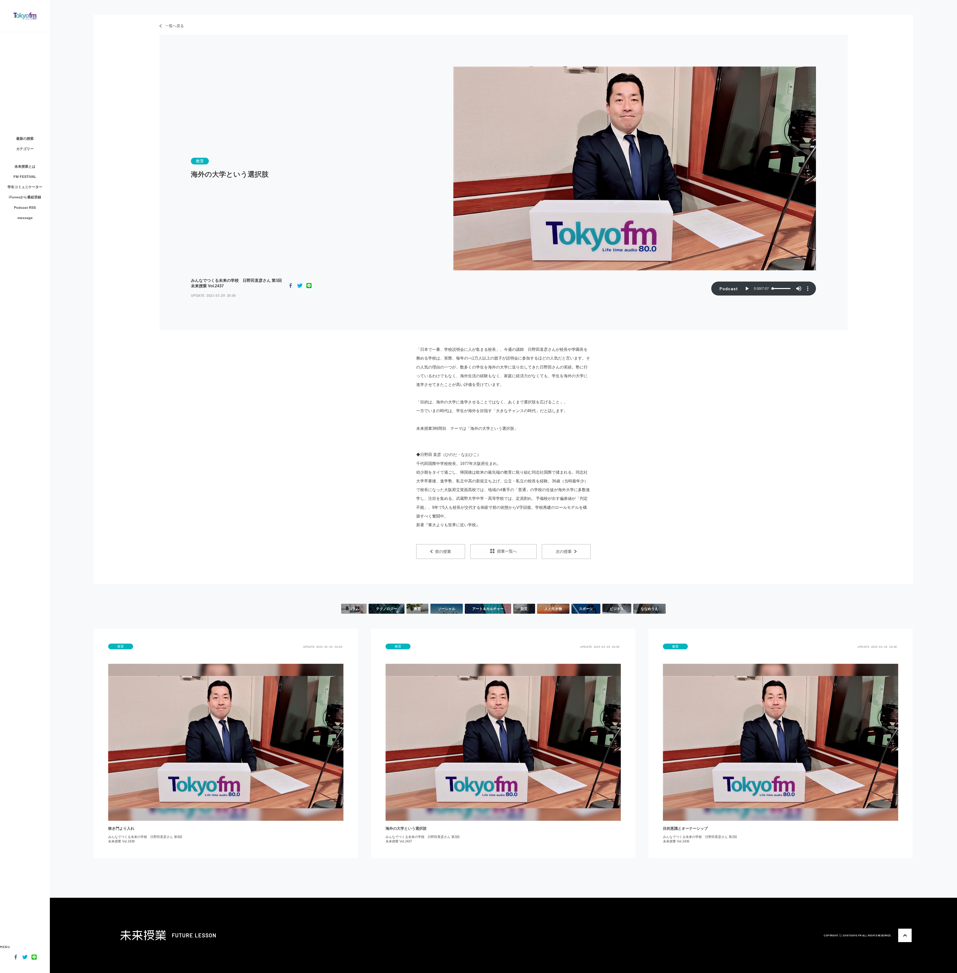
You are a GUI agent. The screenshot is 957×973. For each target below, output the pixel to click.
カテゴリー (25, 149)
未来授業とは (24, 166)
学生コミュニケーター (24, 187)
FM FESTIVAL (24, 177)
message (25, 218)
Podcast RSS (25, 208)
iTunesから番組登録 (25, 197)
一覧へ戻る (174, 26)
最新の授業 (25, 139)
